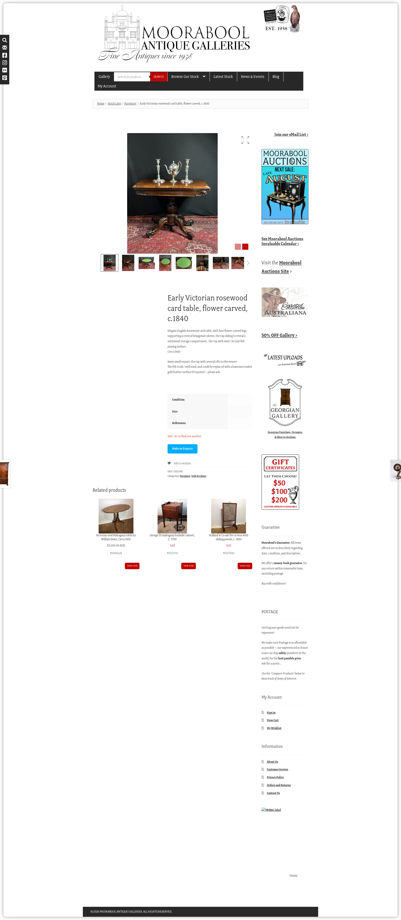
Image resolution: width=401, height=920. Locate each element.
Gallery (104, 76)
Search (159, 76)
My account (107, 86)
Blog (275, 76)
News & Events (252, 76)
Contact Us (273, 793)
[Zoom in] (245, 246)
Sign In (271, 712)
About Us (272, 761)
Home (100, 103)
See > (282, 241)
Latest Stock (223, 76)
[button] (245, 140)
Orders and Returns (279, 785)
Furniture (130, 103)
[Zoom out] (238, 246)
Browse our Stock (185, 76)
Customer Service (277, 769)
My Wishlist (274, 728)
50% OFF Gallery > (279, 335)
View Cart (273, 720)
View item (132, 566)
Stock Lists (114, 103)
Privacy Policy (275, 777)
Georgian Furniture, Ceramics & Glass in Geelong (285, 434)
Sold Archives (198, 476)
